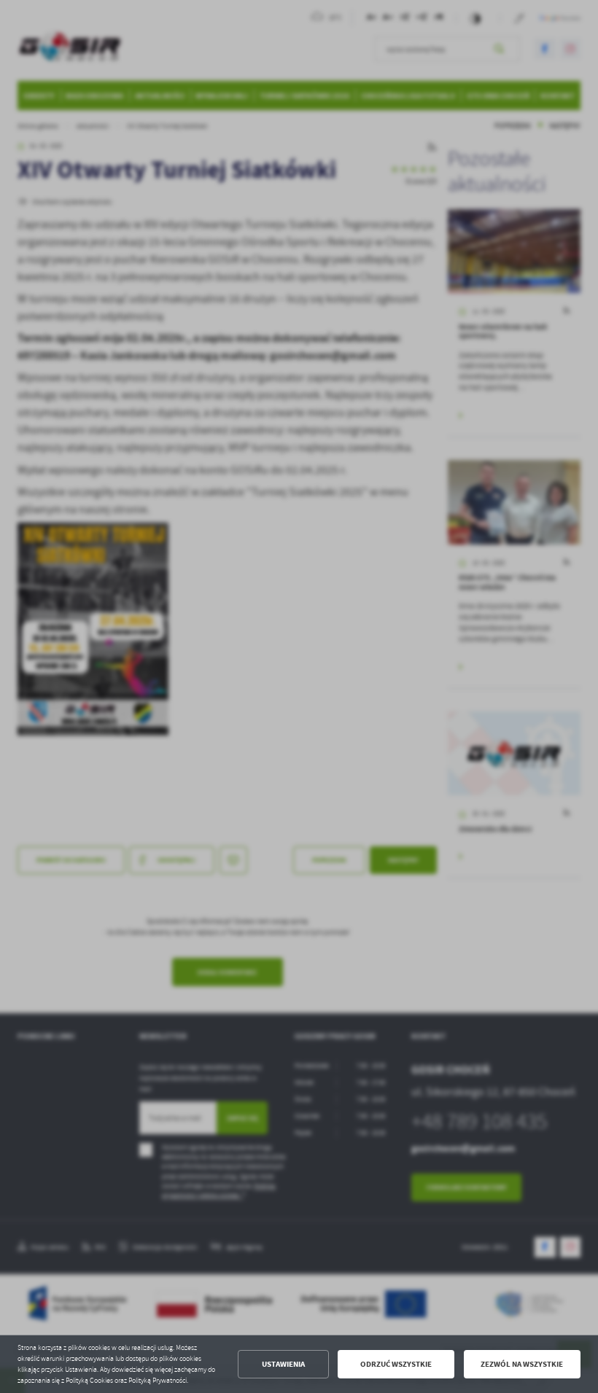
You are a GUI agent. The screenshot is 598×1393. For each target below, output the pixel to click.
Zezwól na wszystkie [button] (522, 1364)
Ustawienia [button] (283, 1364)
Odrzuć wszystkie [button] (396, 1364)
